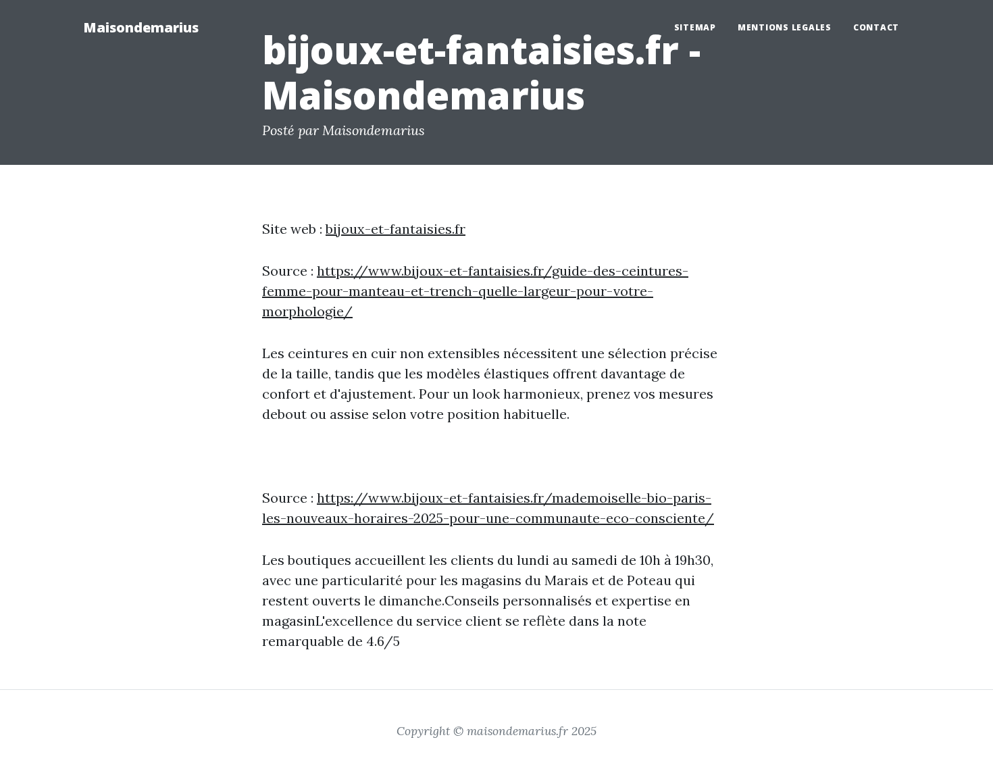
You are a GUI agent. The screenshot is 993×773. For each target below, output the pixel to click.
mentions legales (785, 27)
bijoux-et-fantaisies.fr (395, 228)
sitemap (695, 27)
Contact (876, 27)
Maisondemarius (141, 27)
